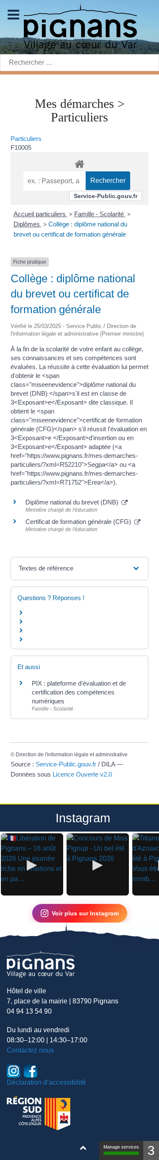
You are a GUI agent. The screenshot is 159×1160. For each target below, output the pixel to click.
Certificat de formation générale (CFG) (79, 521)
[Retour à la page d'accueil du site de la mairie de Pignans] (79, 26)
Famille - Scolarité (100, 214)
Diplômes (28, 224)
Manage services (121, 1146)
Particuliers (26, 138)
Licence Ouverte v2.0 (82, 774)
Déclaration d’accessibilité (46, 1082)
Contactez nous (30, 1050)
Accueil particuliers (40, 214)
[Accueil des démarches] (79, 162)
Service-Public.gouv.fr (105, 196)
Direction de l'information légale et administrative (72, 755)
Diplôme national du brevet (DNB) (73, 502)
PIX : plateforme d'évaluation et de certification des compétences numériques (79, 692)
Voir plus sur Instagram (85, 913)
